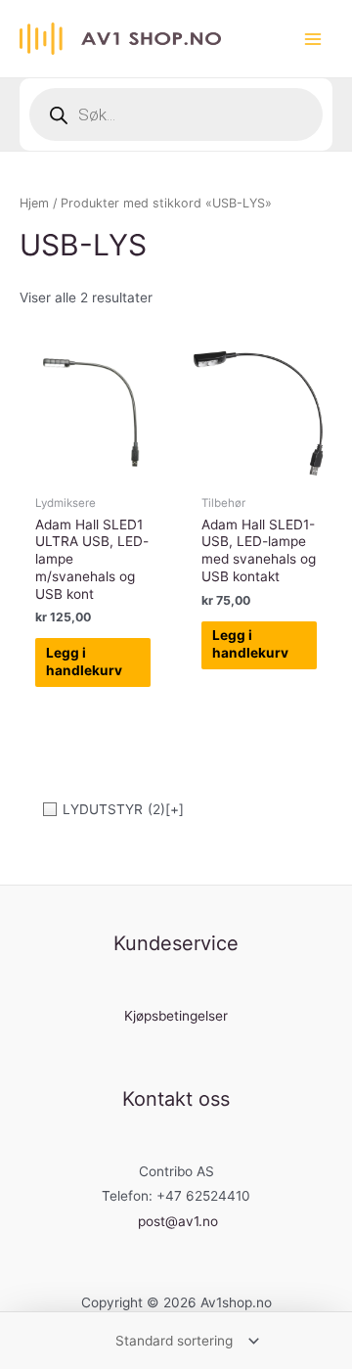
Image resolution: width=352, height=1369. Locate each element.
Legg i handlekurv (84, 661)
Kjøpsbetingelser (176, 1016)
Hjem (34, 203)
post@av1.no (178, 1221)
